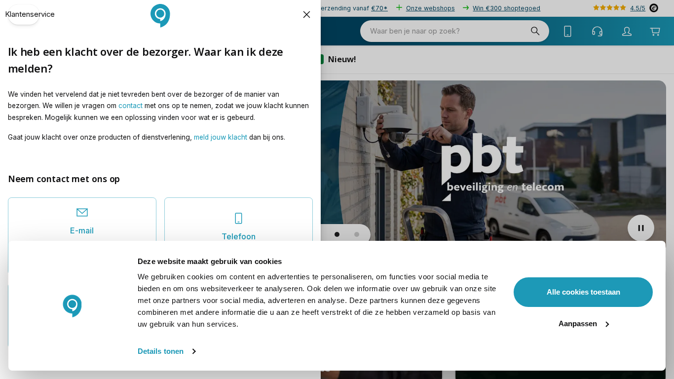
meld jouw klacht (220, 137)
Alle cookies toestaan (583, 292)
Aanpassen (578, 323)
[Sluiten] (307, 14)
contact (130, 106)
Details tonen (161, 351)
